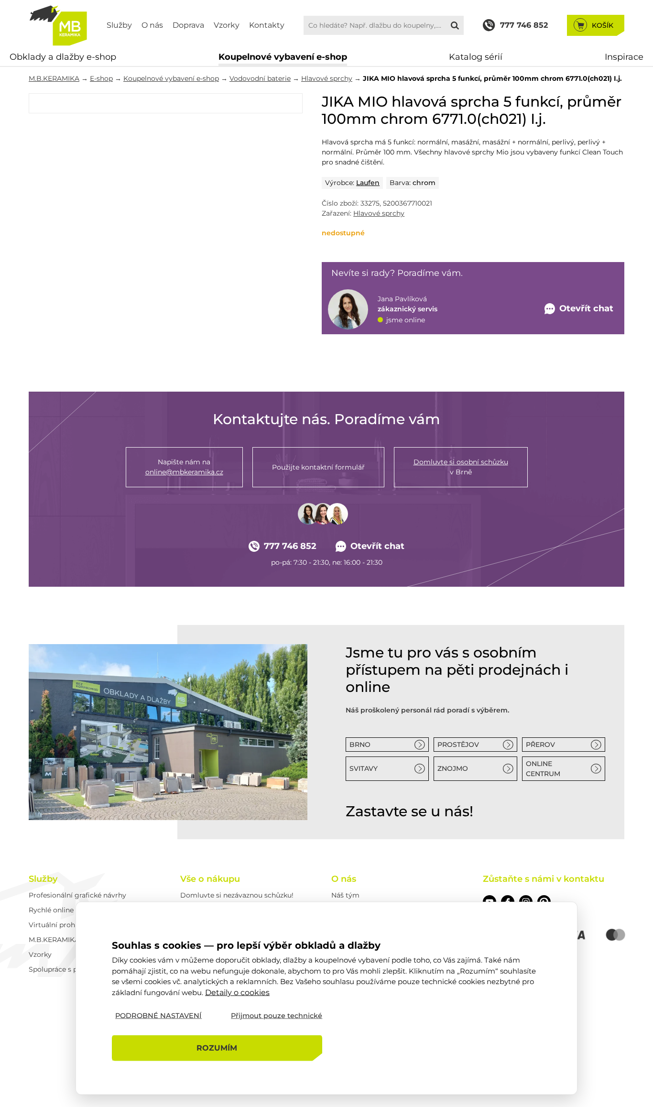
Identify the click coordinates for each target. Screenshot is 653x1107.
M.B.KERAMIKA (54, 78)
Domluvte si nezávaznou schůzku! (237, 895)
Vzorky (226, 25)
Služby (119, 25)
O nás (152, 25)
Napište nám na (184, 467)
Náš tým (345, 895)
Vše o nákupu (210, 879)
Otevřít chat (377, 546)
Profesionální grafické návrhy (77, 895)
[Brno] (168, 732)
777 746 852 (290, 546)
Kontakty (266, 25)
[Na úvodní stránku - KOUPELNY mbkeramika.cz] (58, 25)
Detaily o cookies (237, 992)
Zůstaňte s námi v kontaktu (543, 879)
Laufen (368, 182)
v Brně (461, 467)
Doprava (188, 25)
